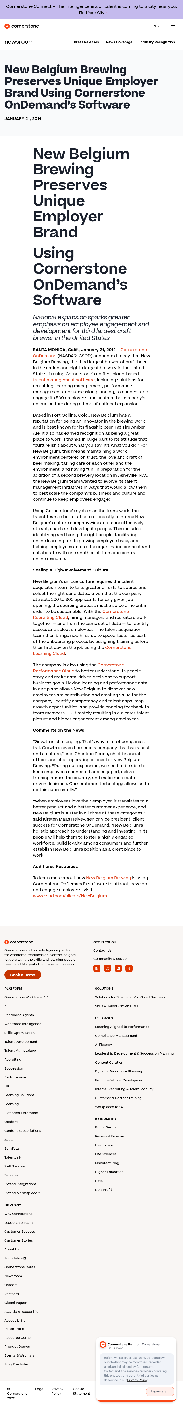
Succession (13, 1068)
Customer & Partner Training (118, 1098)
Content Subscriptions (22, 1130)
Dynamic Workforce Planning (118, 1071)
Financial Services (110, 1136)
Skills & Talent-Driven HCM (116, 1006)
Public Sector (106, 1127)
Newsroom (13, 1276)
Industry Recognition (157, 42)
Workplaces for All (110, 1107)
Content (11, 1122)
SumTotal (12, 1148)
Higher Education (109, 1172)
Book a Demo (22, 975)
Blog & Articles (16, 1364)
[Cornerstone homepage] (47, 942)
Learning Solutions (19, 1095)
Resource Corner (18, 1337)
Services (11, 1175)
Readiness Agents (19, 1015)
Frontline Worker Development (120, 1080)
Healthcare (104, 1145)
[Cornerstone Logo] (21, 26)
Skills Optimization (19, 1033)
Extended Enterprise (21, 1113)
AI (6, 1006)
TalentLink (12, 1157)
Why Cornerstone (18, 1214)
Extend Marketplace (20, 1193)
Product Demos (17, 1346)
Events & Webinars (19, 1355)
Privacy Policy (57, 1391)
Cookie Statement (81, 1391)
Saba (8, 1139)
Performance (15, 1077)
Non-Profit (103, 1189)
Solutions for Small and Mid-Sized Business (130, 997)
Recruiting (12, 1059)
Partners (11, 1294)
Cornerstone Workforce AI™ (26, 997)
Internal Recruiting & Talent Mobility (124, 1089)
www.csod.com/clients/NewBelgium (70, 896)
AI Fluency (103, 1044)
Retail (99, 1181)
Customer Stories (18, 1240)
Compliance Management (116, 1035)
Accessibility (14, 1320)
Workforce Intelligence (22, 1024)
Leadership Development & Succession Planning (134, 1053)
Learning (11, 1104)
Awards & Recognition (22, 1311)
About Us (11, 1249)
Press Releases (86, 42)
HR (6, 1086)
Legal (39, 1389)
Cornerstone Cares (19, 1267)
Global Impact (15, 1303)
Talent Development (20, 1041)
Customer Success (19, 1231)
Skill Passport (15, 1166)
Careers (10, 1285)
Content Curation (109, 1062)
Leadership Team (18, 1222)
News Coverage (119, 42)
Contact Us (102, 950)
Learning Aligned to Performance (122, 1027)
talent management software (64, 380)
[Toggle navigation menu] (171, 26)
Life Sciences (106, 1154)
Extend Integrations (20, 1184)
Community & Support (111, 958)
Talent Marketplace (20, 1050)
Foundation (13, 1258)
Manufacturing (107, 1163)
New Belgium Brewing (108, 878)
